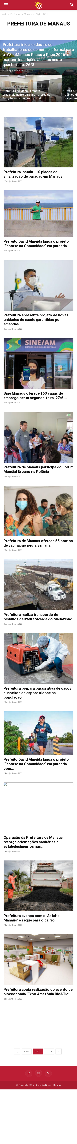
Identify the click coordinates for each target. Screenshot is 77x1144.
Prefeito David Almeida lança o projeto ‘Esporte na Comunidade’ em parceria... (36, 243)
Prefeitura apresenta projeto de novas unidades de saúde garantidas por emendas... (36, 319)
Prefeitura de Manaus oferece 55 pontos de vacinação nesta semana (38, 543)
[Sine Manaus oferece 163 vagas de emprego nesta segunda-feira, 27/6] (38, 363)
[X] (48, 1073)
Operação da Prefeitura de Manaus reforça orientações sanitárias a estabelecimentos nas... (33, 842)
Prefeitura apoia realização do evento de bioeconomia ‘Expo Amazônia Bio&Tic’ (38, 991)
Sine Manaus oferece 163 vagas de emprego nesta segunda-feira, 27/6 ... (35, 395)
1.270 (26, 1051)
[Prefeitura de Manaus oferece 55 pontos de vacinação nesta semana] (38, 511)
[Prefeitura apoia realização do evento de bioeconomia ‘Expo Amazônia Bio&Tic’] (38, 959)
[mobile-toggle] (6, 5)
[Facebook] (28, 1073)
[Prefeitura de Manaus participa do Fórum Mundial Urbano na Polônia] (38, 437)
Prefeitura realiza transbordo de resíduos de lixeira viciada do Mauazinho (38, 616)
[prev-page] (17, 1051)
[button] (72, 5)
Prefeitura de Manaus (21, 14)
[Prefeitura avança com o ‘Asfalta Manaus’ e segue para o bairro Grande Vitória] (38, 885)
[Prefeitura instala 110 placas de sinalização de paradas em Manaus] (38, 142)
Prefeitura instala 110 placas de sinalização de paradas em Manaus (33, 174)
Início (4, 14)
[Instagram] (38, 1073)
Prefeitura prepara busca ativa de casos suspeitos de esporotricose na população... (37, 692)
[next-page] (59, 1051)
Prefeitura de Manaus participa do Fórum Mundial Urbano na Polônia (38, 469)
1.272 (49, 1051)
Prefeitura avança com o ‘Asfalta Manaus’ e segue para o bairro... (31, 918)
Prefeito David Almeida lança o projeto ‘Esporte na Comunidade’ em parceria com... (36, 764)
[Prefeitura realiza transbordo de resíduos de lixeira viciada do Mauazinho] (38, 584)
